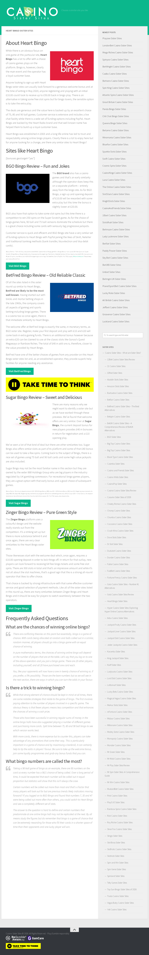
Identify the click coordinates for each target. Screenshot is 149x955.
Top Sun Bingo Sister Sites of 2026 (121, 889)
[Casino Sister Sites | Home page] (32, 13)
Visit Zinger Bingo (19, 608)
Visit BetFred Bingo (20, 371)
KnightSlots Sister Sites (113, 201)
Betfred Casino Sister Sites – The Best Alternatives (122, 408)
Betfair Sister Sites (111, 243)
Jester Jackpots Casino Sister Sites (122, 644)
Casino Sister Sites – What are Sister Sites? (123, 352)
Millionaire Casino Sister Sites (119, 725)
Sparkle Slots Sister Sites (114, 151)
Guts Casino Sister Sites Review (120, 594)
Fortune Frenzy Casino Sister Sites (122, 577)
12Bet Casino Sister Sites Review (121, 359)
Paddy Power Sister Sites (114, 250)
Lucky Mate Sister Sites (113, 293)
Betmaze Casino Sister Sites (116, 229)
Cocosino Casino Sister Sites (119, 524)
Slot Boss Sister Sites (116, 842)
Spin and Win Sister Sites (117, 862)
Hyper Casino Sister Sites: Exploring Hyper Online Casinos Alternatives (121, 609)
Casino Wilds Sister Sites (117, 477)
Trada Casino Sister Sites (117, 896)
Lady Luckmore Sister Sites (115, 236)
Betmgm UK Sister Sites (114, 279)
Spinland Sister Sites (115, 876)
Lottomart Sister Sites (116, 685)
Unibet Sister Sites (111, 272)
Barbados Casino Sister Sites (119, 393)
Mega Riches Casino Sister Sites (117, 52)
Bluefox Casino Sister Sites (115, 144)
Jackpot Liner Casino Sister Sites (121, 631)
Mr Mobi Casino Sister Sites (118, 758)
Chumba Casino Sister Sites (119, 517)
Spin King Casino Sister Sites (115, 87)
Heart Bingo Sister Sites (117, 601)
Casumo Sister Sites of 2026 (119, 497)
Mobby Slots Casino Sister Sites (120, 732)
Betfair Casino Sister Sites (118, 399)
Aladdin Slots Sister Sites (117, 379)
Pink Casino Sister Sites (117, 795)
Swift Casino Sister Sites (113, 158)
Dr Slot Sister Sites (115, 544)
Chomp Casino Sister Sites (118, 510)
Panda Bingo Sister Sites (114, 109)
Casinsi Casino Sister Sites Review (121, 490)
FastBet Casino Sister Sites (118, 571)
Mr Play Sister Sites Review (118, 765)
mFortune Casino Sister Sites (119, 711)
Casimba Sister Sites (115, 463)
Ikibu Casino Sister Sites (117, 618)
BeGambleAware (78, 256)
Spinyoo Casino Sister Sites (115, 59)
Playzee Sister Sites (112, 38)
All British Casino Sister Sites (116, 300)
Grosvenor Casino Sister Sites (116, 314)
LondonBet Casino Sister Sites (117, 45)
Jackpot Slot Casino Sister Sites (120, 638)
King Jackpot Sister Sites (117, 658)
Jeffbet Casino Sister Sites (115, 307)
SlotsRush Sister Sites (112, 222)
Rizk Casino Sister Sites (117, 815)
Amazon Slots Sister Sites (118, 386)
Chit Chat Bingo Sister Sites (115, 116)
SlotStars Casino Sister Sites (116, 194)
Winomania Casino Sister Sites (116, 137)
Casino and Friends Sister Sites (120, 470)
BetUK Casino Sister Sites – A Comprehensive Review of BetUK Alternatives (119, 427)
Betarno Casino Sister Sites (115, 130)
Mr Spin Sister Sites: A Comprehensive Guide (122, 774)
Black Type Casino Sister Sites (120, 457)
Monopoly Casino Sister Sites (120, 738)
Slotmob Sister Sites (115, 856)
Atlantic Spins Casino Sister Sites (118, 95)
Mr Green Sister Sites (116, 752)
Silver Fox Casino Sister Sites (119, 829)
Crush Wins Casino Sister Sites (120, 530)
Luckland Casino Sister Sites (115, 321)
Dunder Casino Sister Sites (118, 557)
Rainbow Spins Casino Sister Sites (121, 809)
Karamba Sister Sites (116, 651)
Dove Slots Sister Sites (116, 537)
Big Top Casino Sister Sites (118, 443)
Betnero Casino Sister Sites (115, 80)
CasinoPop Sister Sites (117, 483)
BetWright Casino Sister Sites (116, 66)
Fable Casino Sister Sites (117, 564)
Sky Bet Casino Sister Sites (115, 257)
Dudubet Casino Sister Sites (119, 550)
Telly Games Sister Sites (117, 882)
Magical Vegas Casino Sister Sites (121, 698)
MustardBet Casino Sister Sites (120, 789)
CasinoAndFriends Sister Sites (116, 208)
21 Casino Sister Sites (116, 366)
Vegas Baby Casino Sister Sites (120, 902)
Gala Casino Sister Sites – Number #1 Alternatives (122, 586)
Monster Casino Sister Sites (119, 745)
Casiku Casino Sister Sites (114, 73)
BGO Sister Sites (114, 437)
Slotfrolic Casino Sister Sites (119, 849)
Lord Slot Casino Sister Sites (119, 678)
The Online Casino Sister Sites (116, 187)
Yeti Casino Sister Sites (116, 909)
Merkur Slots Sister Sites (117, 705)
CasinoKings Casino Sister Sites (117, 172)
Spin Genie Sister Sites (116, 869)
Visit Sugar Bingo (18, 503)
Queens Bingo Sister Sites (114, 123)
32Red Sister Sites (114, 373)
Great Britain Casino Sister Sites (117, 102)
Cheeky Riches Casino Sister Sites (121, 504)
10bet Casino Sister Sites (114, 215)
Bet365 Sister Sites (111, 264)
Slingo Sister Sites (114, 835)
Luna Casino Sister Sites (113, 179)
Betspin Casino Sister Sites (118, 416)
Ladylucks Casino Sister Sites (119, 671)
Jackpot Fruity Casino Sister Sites (121, 624)
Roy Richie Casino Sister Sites (120, 822)
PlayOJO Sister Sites (115, 802)
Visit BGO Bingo (17, 266)
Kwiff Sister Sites (114, 665)
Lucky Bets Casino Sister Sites (120, 691)
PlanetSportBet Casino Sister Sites (119, 286)
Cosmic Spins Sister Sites (114, 165)
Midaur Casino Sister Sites (118, 718)
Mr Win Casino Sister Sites (118, 782)
